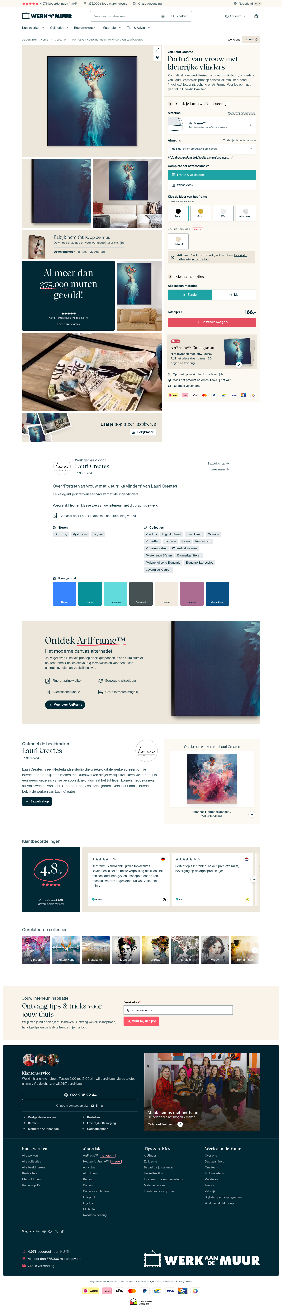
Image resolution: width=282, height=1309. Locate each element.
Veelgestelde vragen (42, 1117)
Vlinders (151, 534)
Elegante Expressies (199, 563)
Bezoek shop (217, 463)
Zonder (193, 295)
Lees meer (218, 469)
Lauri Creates (183, 52)
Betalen (33, 1123)
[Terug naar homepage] (47, 15)
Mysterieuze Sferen (159, 555)
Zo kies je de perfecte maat (239, 140)
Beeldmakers (83, 28)
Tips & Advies (136, 28)
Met (236, 295)
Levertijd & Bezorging (101, 1123)
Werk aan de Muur (223, 1148)
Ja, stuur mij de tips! (141, 1021)
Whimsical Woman (184, 548)
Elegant (98, 534)
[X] (56, 1231)
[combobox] (124, 16)
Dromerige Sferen (189, 555)
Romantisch (203, 541)
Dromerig (61, 534)
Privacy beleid (184, 1281)
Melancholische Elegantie (163, 563)
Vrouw (185, 541)
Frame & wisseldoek (191, 175)
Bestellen (93, 1117)
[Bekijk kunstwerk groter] (157, 49)
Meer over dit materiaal (242, 113)
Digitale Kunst (171, 534)
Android (99, 252)
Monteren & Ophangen (43, 1129)
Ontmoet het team (162, 1124)
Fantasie (170, 541)
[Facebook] (50, 1231)
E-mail (100, 1106)
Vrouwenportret (156, 548)
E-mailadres (132, 1002)
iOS (84, 252)
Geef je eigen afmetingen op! (202, 157)
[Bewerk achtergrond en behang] (157, 57)
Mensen (213, 534)
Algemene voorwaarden (104, 1281)
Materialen (109, 28)
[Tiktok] (62, 1231)
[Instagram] (38, 1231)
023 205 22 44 (83, 1094)
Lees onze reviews (68, 324)
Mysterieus (80, 534)
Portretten (152, 541)
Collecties (57, 28)
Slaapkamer (194, 534)
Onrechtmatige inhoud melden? (154, 1281)
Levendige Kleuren (158, 570)
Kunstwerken (31, 28)
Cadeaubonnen (97, 1129)
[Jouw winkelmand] (256, 16)
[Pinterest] (44, 1231)
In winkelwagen (215, 322)
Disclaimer (127, 1281)
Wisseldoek (185, 185)
